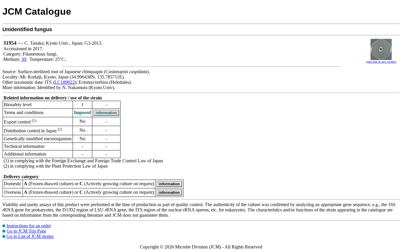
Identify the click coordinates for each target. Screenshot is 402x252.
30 (23, 59)
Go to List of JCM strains (30, 236)
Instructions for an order (28, 225)
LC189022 (64, 82)
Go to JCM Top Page (26, 230)
